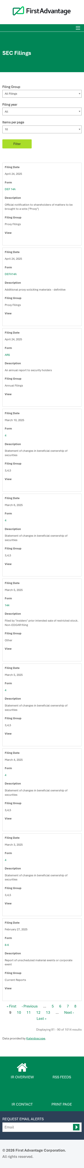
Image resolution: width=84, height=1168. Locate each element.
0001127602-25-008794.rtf (16, 486)
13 (48, 1012)
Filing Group (11, 87)
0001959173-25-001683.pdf (11, 656)
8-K (7, 945)
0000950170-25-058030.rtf (16, 321)
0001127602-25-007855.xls (21, 826)
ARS (7, 355)
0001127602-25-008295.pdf (11, 741)
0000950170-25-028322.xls (21, 996)
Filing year (9, 104)
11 (28, 1012)
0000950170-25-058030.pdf (11, 321)
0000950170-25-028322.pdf (11, 996)
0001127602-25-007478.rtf (16, 911)
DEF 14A (10, 189)
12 (38, 1012)
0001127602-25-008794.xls (21, 486)
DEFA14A (11, 274)
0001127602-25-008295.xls (21, 741)
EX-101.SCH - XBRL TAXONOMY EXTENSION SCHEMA (26, 240)
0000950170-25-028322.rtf (16, 996)
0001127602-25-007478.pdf (11, 911)
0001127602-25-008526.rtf (16, 571)
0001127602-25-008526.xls (21, 571)
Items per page (13, 122)
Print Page (61, 1104)
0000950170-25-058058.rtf (16, 401)
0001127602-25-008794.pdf (11, 486)
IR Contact (22, 1104)
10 (19, 1012)
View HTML (7, 240)
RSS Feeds (62, 1077)
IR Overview (22, 1077)
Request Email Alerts (23, 1119)
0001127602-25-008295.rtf (16, 741)
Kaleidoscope (35, 1038)
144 (7, 605)
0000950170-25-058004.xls (21, 240)
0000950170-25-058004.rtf (16, 240)
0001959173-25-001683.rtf (16, 656)
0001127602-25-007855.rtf (16, 826)
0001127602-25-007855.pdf (11, 826)
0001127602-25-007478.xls (21, 911)
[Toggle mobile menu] (78, 28)
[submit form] (76, 1127)
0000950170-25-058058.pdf (11, 401)
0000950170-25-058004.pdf (11, 240)
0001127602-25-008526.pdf (11, 571)
